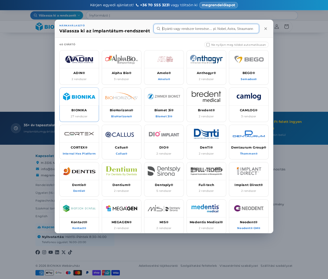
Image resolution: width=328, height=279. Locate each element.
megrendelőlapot (218, 5)
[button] (79, 67)
